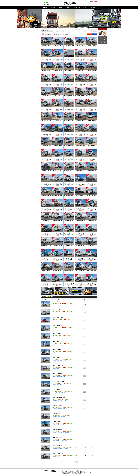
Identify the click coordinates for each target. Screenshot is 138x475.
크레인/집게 (69, 7)
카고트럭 (53, 7)
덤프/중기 (61, 7)
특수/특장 (93, 7)
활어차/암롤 (85, 7)
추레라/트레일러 (77, 7)
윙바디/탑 (45, 7)
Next (106, 18)
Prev (31, 18)
